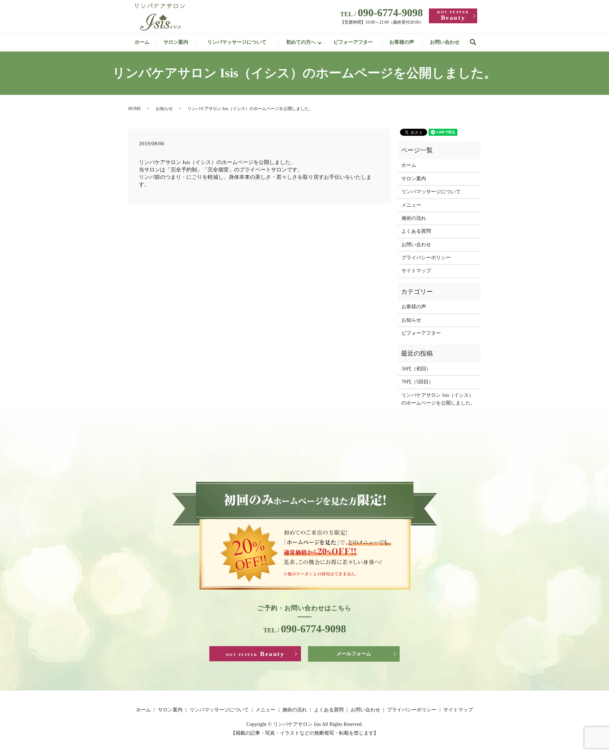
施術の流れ (413, 218)
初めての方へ (301, 42)
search (476, 42)
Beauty (453, 15)
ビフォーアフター (353, 42)
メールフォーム (354, 653)
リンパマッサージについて (236, 42)
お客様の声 (401, 42)
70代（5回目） (417, 381)
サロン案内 (176, 42)
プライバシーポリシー (426, 257)
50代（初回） (416, 368)
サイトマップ (416, 270)
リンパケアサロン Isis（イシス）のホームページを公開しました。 (438, 399)
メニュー (411, 205)
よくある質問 (416, 231)
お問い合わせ (445, 42)
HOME (134, 108)
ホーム (142, 42)
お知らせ (164, 108)
